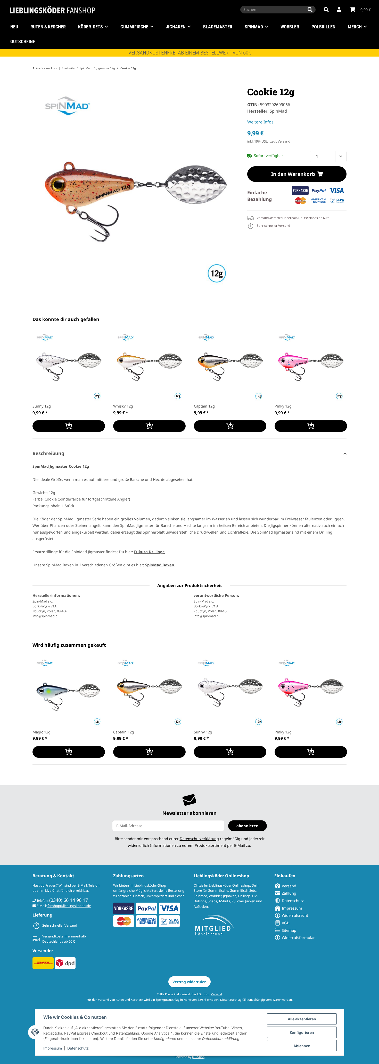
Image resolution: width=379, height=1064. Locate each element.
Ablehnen (301, 1046)
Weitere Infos (260, 122)
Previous (41, 381)
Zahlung (289, 893)
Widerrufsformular (298, 937)
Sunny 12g (41, 406)
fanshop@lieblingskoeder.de (69, 905)
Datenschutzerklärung (199, 838)
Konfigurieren (302, 1032)
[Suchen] (310, 9)
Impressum (52, 1048)
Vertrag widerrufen (189, 981)
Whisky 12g (123, 406)
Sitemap (289, 930)
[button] (339, 9)
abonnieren (247, 825)
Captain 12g (204, 406)
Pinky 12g (283, 406)
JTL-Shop (198, 1057)
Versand (284, 141)
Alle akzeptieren (302, 1019)
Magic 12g (41, 731)
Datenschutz (78, 1048)
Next (338, 381)
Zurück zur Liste (46, 68)
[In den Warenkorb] (36, 83)
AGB (285, 922)
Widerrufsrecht (295, 915)
